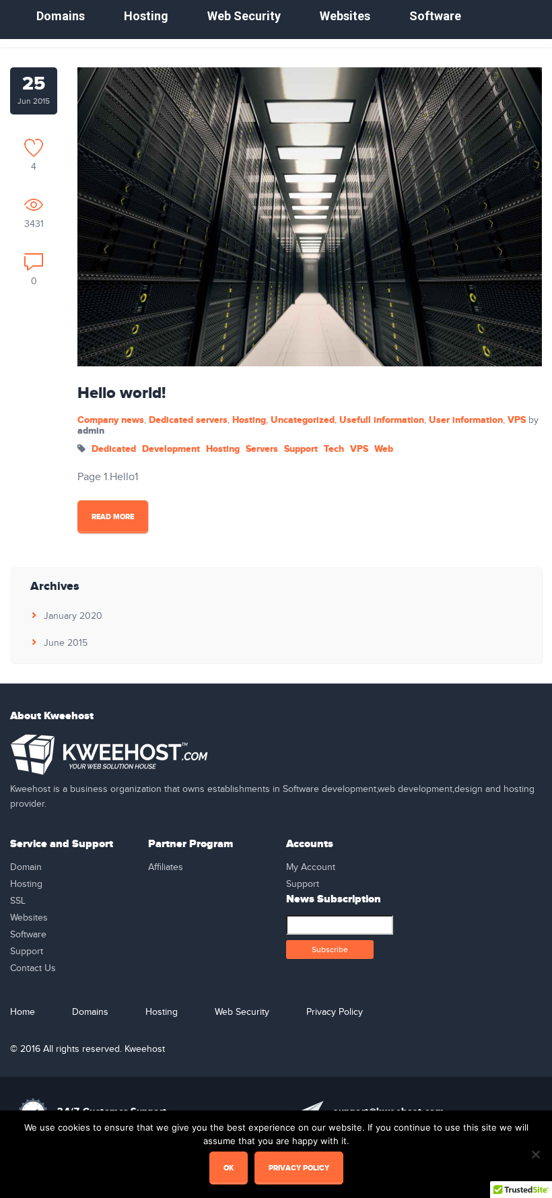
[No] (535, 1154)
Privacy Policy (334, 1012)
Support (301, 449)
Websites (345, 16)
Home (22, 1012)
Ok (228, 1168)
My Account (310, 867)
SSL (18, 901)
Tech (334, 449)
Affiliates (165, 867)
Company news (110, 420)
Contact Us (33, 968)
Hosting (146, 16)
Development (171, 449)
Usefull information (381, 420)
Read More (113, 516)
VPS (517, 420)
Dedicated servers (188, 420)
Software (435, 16)
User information (466, 420)
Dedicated (114, 449)
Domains (60, 16)
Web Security (244, 16)
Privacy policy (299, 1168)
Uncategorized (303, 420)
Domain (26, 867)
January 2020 (73, 616)
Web (383, 449)
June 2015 (66, 643)
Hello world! (121, 393)
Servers (262, 449)
